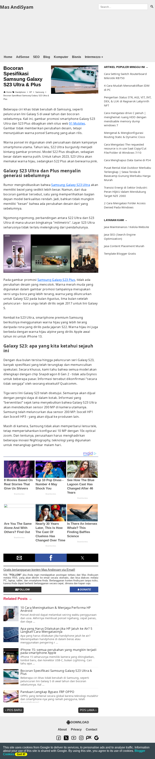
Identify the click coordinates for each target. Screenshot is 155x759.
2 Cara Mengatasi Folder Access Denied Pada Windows (125, 205)
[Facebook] (58, 739)
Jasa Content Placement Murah (124, 246)
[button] (19, 558)
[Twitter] (66, 739)
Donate (85, 589)
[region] (77, 32)
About (62, 729)
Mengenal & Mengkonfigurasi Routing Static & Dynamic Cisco (124, 135)
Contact (91, 729)
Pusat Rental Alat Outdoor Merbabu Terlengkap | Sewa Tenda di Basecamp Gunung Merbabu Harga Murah (127, 174)
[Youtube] (73, 739)
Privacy (76, 729)
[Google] (96, 739)
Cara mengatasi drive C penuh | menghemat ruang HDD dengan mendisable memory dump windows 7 (125, 119)
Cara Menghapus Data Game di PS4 (127, 160)
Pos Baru (14, 710)
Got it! (21, 754)
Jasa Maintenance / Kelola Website (126, 227)
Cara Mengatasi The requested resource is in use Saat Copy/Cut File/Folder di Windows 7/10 (125, 149)
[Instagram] (81, 739)
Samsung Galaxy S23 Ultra (70, 185)
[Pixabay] (88, 739)
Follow (24, 589)
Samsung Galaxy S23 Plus (56, 280)
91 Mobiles (77, 123)
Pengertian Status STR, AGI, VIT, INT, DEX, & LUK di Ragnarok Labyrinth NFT (128, 101)
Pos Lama (87, 710)
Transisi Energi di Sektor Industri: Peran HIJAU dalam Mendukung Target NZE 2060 (126, 192)
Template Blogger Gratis (120, 253)
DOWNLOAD (80, 722)
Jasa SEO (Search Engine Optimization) (120, 236)
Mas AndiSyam (16, 7)
